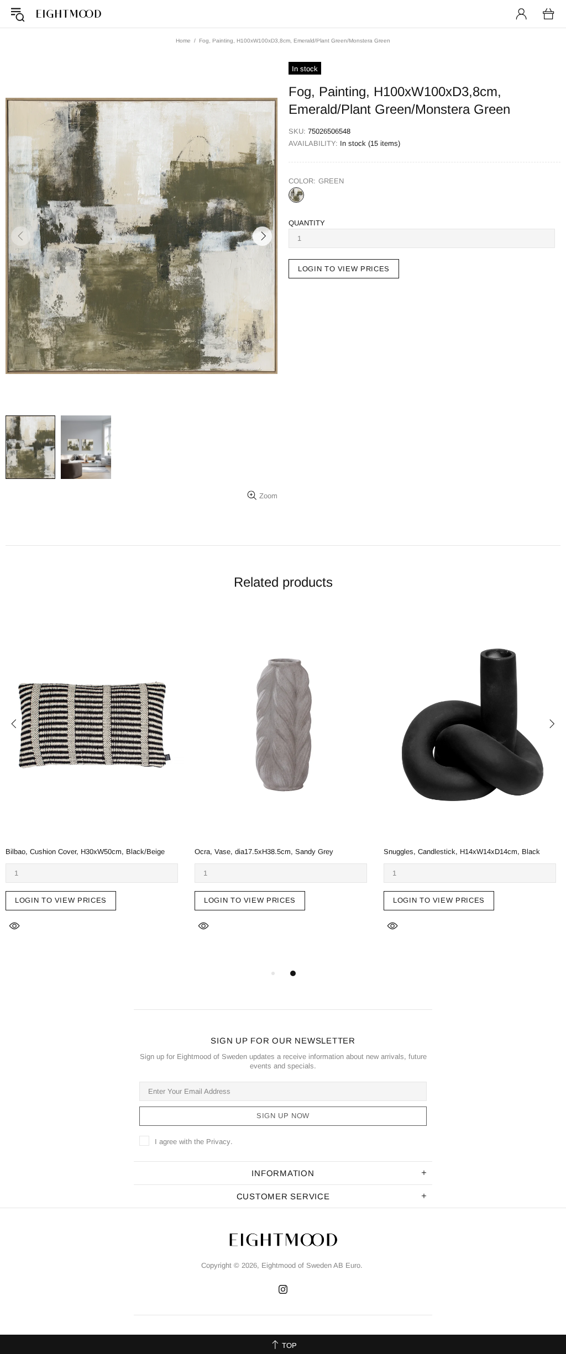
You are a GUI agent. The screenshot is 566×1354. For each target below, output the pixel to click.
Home (183, 41)
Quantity (307, 223)
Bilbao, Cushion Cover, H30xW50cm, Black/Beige (85, 851)
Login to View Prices (61, 900)
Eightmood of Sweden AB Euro (68, 14)
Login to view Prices (344, 269)
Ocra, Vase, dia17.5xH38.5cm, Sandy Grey (264, 851)
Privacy (218, 1141)
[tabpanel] (94, 783)
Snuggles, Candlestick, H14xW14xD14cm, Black (462, 851)
